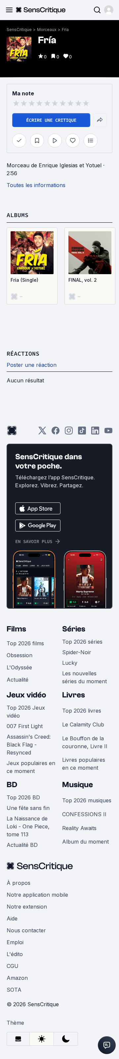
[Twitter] (42, 432)
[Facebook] (56, 432)
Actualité (17, 679)
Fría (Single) (24, 280)
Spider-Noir (76, 652)
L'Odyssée (19, 667)
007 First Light (25, 726)
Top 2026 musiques (86, 800)
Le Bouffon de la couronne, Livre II (84, 742)
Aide (12, 918)
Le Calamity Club (83, 724)
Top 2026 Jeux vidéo (26, 711)
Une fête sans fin (28, 808)
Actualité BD (22, 845)
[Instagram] (69, 432)
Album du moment (85, 841)
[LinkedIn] (95, 432)
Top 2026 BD (23, 797)
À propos (18, 883)
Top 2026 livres (81, 710)
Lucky (69, 662)
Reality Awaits (79, 828)
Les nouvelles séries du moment (84, 677)
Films (16, 629)
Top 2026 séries (82, 641)
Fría (65, 29)
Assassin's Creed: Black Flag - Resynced (29, 744)
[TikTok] (82, 432)
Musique (77, 784)
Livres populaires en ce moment (83, 763)
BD (12, 784)
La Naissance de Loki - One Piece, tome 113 (28, 826)
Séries (73, 629)
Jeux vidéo (26, 694)
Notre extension (27, 906)
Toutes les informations (36, 185)
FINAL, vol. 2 (82, 280)
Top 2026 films (25, 643)
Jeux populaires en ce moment (31, 767)
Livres (73, 694)
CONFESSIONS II (84, 814)
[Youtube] (108, 432)
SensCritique (19, 29)
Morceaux (47, 29)
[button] (109, 10)
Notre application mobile (37, 894)
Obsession (19, 655)
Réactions (23, 353)
